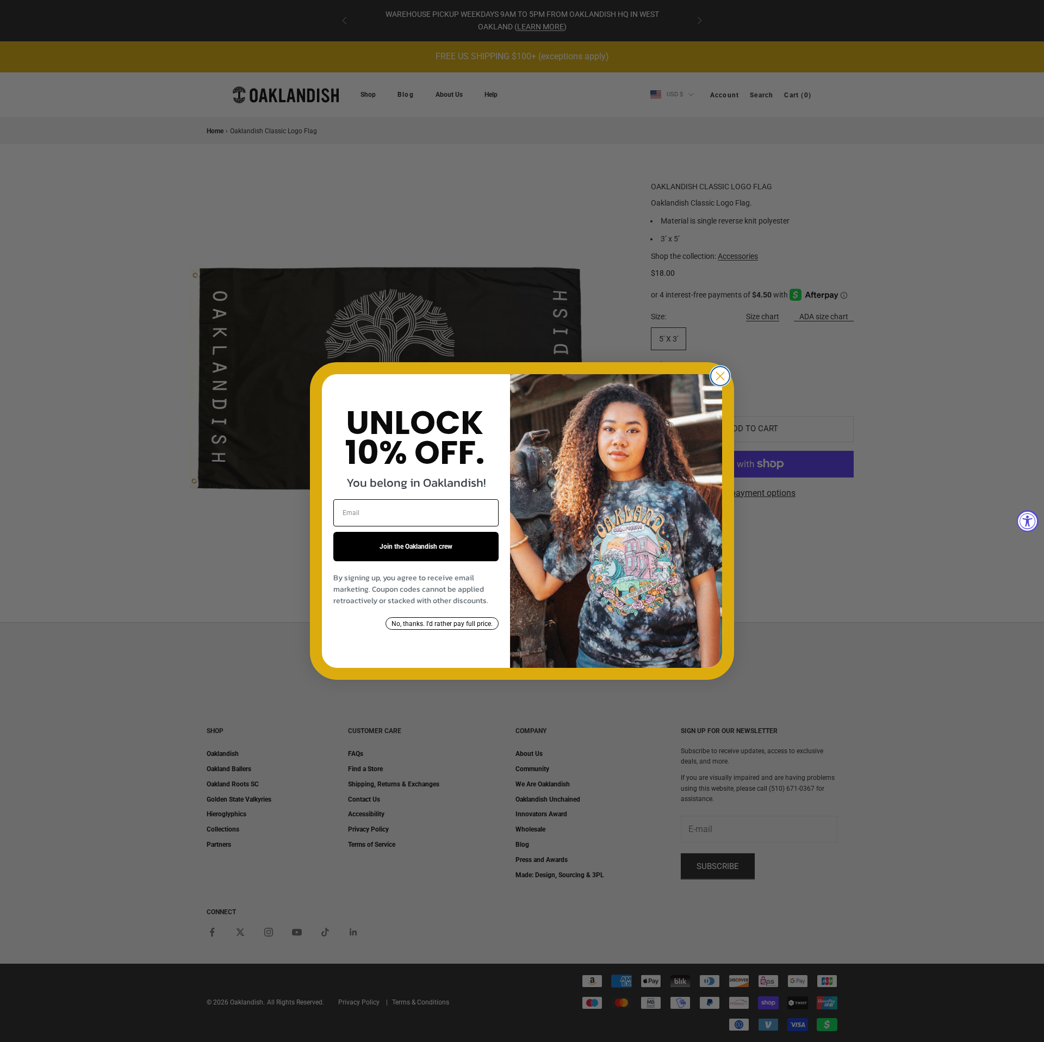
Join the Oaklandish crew (416, 546)
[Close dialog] (720, 376)
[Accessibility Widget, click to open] (1028, 521)
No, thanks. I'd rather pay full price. (442, 624)
